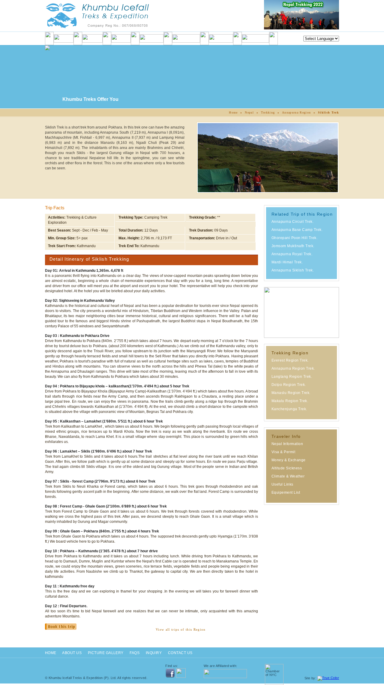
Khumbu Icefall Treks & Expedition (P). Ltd (82, 678)
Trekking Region (290, 352)
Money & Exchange (289, 460)
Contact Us (180, 653)
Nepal (249, 112)
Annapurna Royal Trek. (292, 254)
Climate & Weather (288, 476)
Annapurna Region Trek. (293, 368)
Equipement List (286, 492)
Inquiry (154, 653)
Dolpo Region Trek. (289, 385)
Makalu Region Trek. (290, 401)
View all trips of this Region (181, 629)
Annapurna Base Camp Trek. (297, 230)
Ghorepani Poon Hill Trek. (294, 238)
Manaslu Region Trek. (291, 393)
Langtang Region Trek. (292, 376)
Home (233, 112)
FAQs (135, 653)
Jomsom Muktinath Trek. (293, 246)
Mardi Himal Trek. (287, 262)
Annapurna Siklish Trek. (293, 270)
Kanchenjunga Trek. (289, 409)
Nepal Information (287, 444)
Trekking (268, 112)
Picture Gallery (106, 653)
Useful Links (282, 484)
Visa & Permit (283, 452)
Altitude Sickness (287, 468)
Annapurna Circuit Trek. (293, 222)
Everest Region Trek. (290, 360)
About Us (72, 653)
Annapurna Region (296, 112)
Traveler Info (286, 436)
